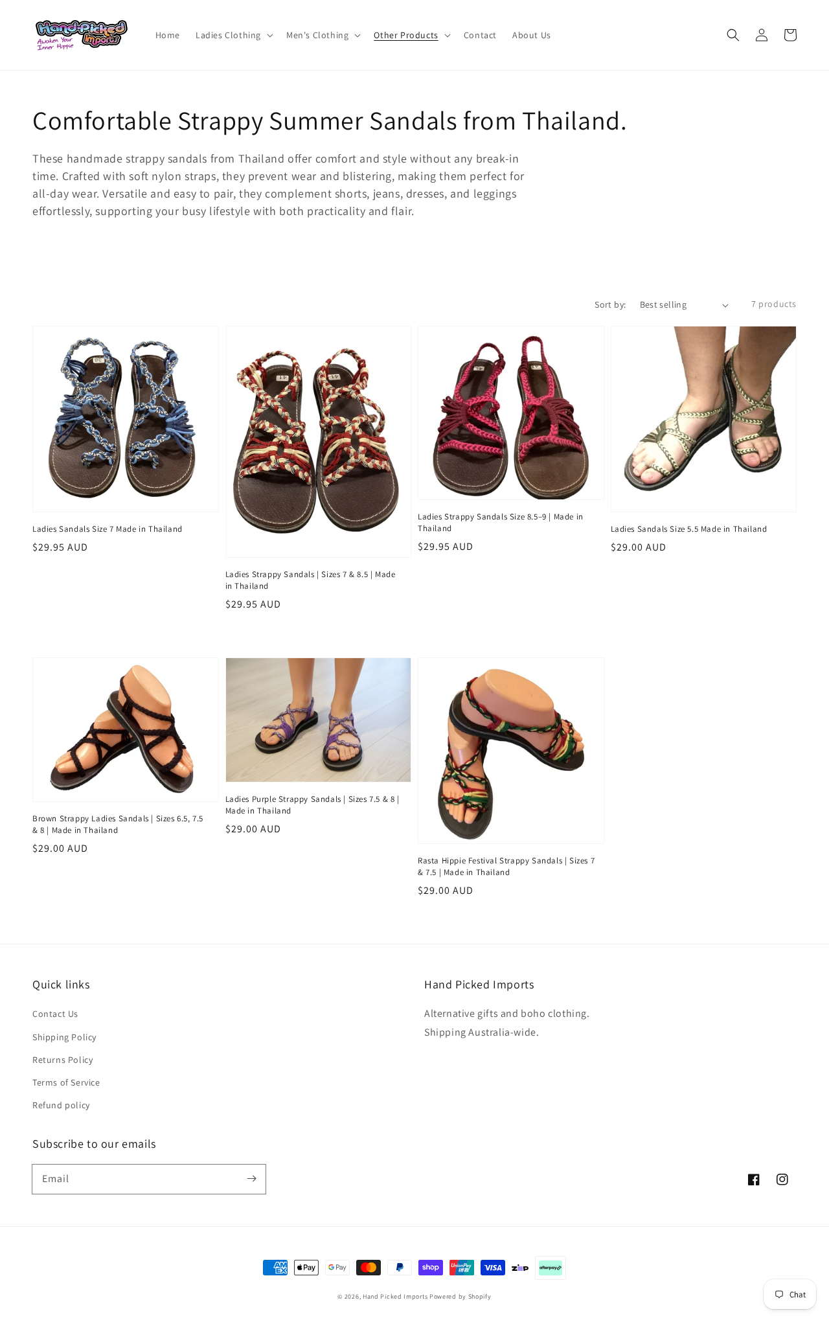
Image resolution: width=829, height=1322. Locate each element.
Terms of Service (66, 1082)
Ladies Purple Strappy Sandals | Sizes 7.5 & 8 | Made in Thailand (312, 804)
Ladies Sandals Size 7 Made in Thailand (107, 528)
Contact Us (55, 1014)
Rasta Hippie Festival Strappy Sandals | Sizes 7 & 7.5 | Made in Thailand (506, 866)
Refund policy (61, 1105)
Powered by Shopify (460, 1296)
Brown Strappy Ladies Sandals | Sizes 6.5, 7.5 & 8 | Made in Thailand (117, 824)
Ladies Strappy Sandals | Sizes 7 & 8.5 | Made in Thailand (310, 580)
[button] (733, 35)
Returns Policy (62, 1060)
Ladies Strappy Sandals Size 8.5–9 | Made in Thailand (501, 522)
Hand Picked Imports (395, 1296)
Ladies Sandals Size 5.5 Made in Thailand (689, 528)
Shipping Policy (64, 1037)
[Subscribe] (251, 1179)
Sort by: (610, 304)
